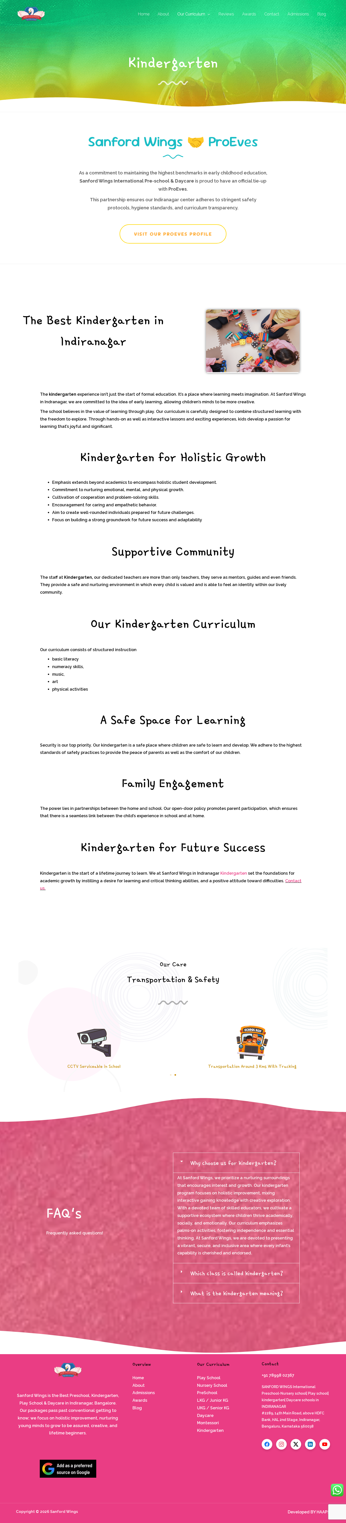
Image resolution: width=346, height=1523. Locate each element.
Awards (249, 14)
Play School (208, 1377)
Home (143, 14)
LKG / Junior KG (212, 1400)
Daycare (205, 1415)
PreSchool (207, 1392)
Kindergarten (234, 873)
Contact (271, 14)
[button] (170, 1075)
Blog (321, 14)
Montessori (208, 1422)
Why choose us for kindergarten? (233, 1162)
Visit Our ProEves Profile (173, 234)
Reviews (226, 14)
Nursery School (212, 1385)
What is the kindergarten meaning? (236, 1293)
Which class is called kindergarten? (236, 1273)
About (163, 14)
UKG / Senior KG (213, 1408)
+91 (265, 1375)
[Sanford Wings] (31, 13)
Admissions (298, 14)
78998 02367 (281, 1375)
